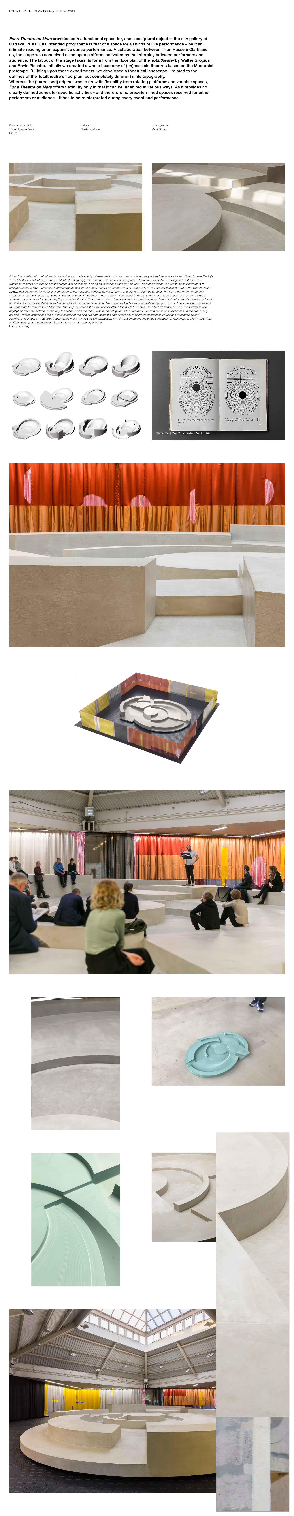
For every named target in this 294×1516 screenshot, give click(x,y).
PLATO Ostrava (90, 129)
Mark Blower (160, 129)
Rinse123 (15, 133)
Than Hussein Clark (21, 129)
